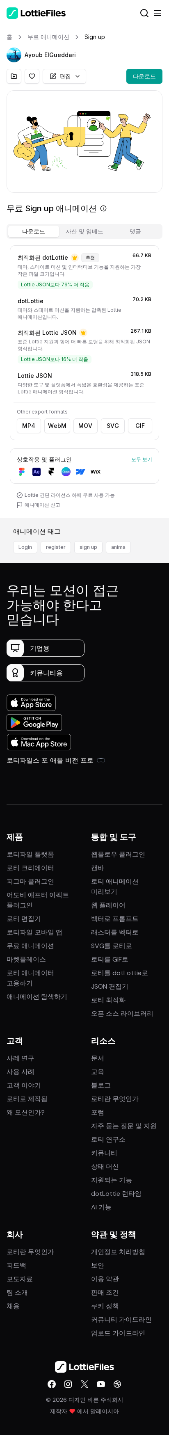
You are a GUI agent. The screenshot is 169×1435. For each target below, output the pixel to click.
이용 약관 (105, 1279)
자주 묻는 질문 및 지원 (124, 1126)
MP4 (28, 425)
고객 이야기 (24, 1085)
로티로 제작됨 (27, 1099)
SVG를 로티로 (111, 945)
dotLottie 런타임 (116, 1193)
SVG (113, 425)
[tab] (33, 231)
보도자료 (20, 1279)
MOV (85, 425)
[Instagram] (68, 1384)
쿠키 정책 (105, 1306)
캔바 (97, 868)
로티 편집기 (24, 918)
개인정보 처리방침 (118, 1252)
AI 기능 (101, 1207)
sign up (88, 547)
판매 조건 (105, 1292)
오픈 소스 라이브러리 (122, 1013)
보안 (97, 1265)
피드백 (16, 1265)
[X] (84, 1384)
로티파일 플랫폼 (30, 854)
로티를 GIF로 (109, 959)
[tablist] (84, 231)
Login (25, 547)
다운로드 (144, 76)
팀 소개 (17, 1292)
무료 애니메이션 (30, 945)
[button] (14, 55)
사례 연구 (20, 1058)
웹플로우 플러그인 (118, 854)
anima (118, 547)
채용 (13, 1306)
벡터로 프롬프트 (115, 918)
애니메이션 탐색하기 (37, 996)
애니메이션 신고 (42, 505)
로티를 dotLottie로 (119, 973)
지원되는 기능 (111, 1180)
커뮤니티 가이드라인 (121, 1319)
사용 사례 (20, 1071)
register (56, 547)
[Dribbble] (117, 1384)
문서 (97, 1058)
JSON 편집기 (109, 986)
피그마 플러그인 (30, 881)
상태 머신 (105, 1166)
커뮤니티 (104, 1153)
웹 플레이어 (108, 905)
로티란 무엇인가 (115, 1099)
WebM (57, 425)
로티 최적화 (108, 1000)
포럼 (97, 1112)
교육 (97, 1071)
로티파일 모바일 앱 (34, 932)
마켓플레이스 (26, 959)
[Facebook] (52, 1384)
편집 (65, 76)
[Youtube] (101, 1384)
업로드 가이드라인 (118, 1333)
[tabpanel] (84, 380)
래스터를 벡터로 (115, 932)
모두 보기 (141, 459)
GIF (140, 425)
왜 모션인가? (26, 1112)
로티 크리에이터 (30, 868)
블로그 (101, 1085)
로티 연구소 (108, 1139)
